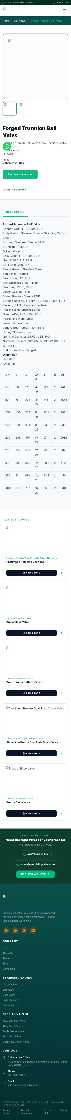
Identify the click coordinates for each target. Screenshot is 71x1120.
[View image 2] (25, 108)
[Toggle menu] (64, 10)
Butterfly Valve (11, 1000)
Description (15, 211)
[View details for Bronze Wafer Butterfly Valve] (61, 693)
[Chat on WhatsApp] (7, 146)
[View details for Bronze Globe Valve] (61, 813)
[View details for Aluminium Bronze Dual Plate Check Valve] (61, 753)
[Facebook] (6, 930)
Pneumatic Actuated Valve (17, 558)
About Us (8, 953)
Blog (5, 963)
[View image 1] (10, 108)
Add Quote (33, 573)
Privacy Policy (6, 1111)
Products (8, 958)
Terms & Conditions (26, 1111)
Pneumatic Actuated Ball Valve (43, 558)
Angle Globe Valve (13, 1031)
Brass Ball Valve (12, 1036)
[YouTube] (15, 930)
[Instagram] (24, 930)
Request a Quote (18, 174)
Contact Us (9, 968)
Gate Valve (9, 994)
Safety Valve (10, 1005)
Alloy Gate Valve (12, 1026)
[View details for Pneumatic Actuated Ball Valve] (61, 573)
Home (6, 20)
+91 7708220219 (62, 3)
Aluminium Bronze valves (32, 738)
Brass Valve (26, 618)
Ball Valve (20, 20)
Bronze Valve (27, 678)
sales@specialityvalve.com (37, 864)
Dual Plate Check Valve (16, 1041)
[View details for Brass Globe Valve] (61, 633)
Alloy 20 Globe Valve (15, 1021)
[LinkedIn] (33, 930)
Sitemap (64, 1110)
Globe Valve (10, 984)
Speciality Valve (13, 618)
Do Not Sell (48, 1111)
